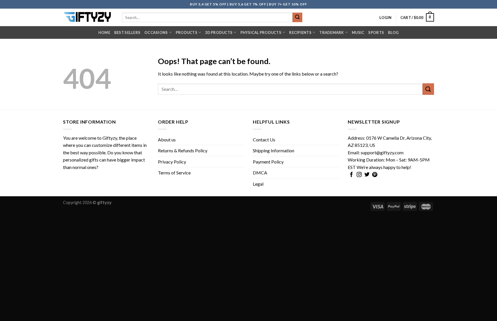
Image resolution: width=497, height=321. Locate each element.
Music (358, 32)
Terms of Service (174, 172)
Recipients (300, 32)
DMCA (260, 172)
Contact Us (264, 139)
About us (167, 139)
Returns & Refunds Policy (182, 150)
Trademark (331, 32)
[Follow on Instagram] (359, 175)
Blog (393, 32)
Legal (258, 184)
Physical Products (260, 32)
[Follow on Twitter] (367, 175)
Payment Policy (268, 161)
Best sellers (127, 32)
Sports (376, 32)
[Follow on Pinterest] (374, 175)
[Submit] (297, 17)
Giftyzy (109, 138)
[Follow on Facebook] (351, 175)
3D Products (218, 32)
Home (104, 32)
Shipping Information (273, 150)
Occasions (156, 32)
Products (186, 32)
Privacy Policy (172, 161)
